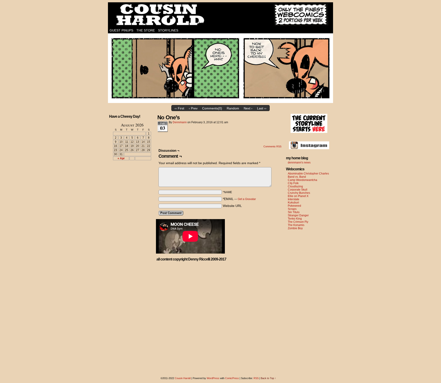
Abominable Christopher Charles (308, 173)
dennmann (180, 122)
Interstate (293, 199)
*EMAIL (239, 199)
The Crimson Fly (298, 221)
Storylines (168, 30)
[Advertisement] (129, 180)
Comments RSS (272, 146)
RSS (256, 378)
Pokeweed (294, 205)
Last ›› (261, 108)
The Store (145, 30)
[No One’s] (220, 102)
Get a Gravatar (247, 199)
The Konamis (296, 225)
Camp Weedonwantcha (302, 180)
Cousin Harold (220, 15)
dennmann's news (299, 162)
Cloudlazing (295, 186)
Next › (248, 108)
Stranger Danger (298, 215)
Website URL (232, 206)
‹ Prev (193, 108)
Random (233, 108)
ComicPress (232, 378)
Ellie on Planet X (298, 196)
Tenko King (295, 218)
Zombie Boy (295, 228)
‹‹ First (179, 108)
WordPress (213, 378)
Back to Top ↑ (268, 378)
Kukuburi (293, 202)
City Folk (293, 183)
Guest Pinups (121, 30)
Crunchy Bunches (299, 192)
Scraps (292, 209)
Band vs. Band (297, 176)
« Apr (121, 158)
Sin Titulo (294, 212)
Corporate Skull (297, 189)
